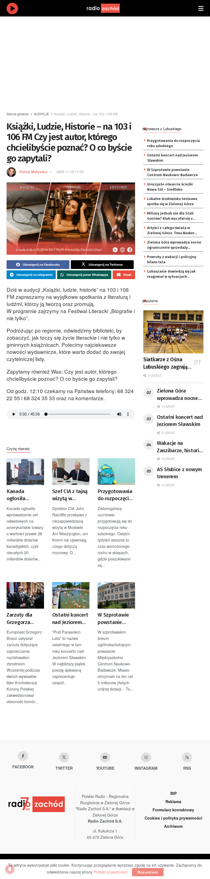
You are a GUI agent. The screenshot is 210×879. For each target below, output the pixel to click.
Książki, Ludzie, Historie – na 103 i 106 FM (86, 113)
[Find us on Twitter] (64, 757)
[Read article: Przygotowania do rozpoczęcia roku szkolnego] (116, 471)
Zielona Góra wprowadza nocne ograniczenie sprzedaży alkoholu (174, 245)
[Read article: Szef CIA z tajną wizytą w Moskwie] (71, 471)
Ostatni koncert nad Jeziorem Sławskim (70, 619)
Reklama (173, 801)
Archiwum (173, 826)
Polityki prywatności (110, 872)
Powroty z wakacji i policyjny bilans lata (171, 259)
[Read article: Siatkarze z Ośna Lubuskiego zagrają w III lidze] (173, 331)
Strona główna (17, 113)
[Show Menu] (200, 8)
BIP (173, 793)
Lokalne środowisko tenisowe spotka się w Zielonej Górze (172, 201)
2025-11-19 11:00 (70, 171)
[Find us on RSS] (187, 757)
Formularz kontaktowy (173, 809)
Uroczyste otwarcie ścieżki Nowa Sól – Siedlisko (170, 186)
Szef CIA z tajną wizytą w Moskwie (70, 495)
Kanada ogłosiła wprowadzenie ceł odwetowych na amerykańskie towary (25, 495)
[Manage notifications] (9, 869)
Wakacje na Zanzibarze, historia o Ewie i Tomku (179, 447)
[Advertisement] (108, 63)
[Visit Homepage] (108, 8)
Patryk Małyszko (33, 171)
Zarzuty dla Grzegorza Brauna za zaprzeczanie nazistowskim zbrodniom (22, 619)
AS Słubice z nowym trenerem (179, 473)
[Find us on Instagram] (146, 757)
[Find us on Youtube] (105, 757)
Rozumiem (148, 872)
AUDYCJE (41, 113)
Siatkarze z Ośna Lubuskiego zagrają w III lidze (167, 363)
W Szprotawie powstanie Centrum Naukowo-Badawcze (113, 619)
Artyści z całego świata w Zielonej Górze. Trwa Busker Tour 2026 (170, 231)
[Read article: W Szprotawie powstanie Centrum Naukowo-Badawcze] (116, 595)
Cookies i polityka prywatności (173, 818)
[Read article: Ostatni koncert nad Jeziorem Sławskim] (71, 595)
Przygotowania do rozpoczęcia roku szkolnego (115, 495)
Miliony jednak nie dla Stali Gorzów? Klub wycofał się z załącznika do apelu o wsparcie (173, 216)
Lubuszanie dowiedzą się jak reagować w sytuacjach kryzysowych (171, 274)
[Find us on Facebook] (23, 756)
